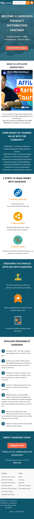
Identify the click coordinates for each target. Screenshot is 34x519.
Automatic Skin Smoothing (8, 488)
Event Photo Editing (7, 491)
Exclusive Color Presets (8, 477)
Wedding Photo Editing (7, 494)
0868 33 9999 (17, 463)
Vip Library (21, 480)
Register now (17, 48)
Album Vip (21, 482)
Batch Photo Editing (7, 480)
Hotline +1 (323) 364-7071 (17, 511)
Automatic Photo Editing (8, 482)
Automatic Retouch (6, 485)
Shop (20, 473)
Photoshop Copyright (24, 485)
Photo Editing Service (24, 488)
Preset (20, 477)
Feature (4, 473)
